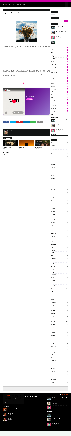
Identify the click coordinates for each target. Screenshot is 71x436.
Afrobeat (60, 151)
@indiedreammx (7, 395)
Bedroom (60, 181)
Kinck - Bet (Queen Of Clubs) (12, 408)
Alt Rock (60, 158)
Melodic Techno (60, 307)
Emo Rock (60, 242)
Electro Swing (60, 236)
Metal (60, 308)
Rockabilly (60, 352)
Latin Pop (60, 299)
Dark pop (60, 216)
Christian (60, 200)
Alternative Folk (60, 159)
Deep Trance (60, 219)
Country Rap (60, 206)
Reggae (60, 343)
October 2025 (60, 70)
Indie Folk (60, 286)
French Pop (60, 253)
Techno (60, 373)
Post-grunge (60, 329)
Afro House (60, 150)
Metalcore (60, 310)
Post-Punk (60, 327)
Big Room (60, 183)
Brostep (60, 192)
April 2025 (60, 80)
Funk (60, 255)
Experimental (60, 244)
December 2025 (60, 67)
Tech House (60, 371)
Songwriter (60, 365)
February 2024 (60, 102)
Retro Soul (60, 349)
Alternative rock (60, 162)
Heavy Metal (60, 280)
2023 (60, 52)
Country (60, 205)
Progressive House (60, 332)
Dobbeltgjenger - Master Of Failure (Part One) (62, 27)
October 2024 (60, 89)
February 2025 (60, 83)
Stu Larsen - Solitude (22, 147)
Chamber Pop (60, 194)
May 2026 (60, 59)
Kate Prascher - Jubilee (39, 147)
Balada (60, 175)
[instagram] (67, 1)
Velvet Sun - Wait (59, 41)
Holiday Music (60, 282)
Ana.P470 (14, 130)
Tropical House (60, 377)
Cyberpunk (60, 208)
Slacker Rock (60, 360)
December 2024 (60, 86)
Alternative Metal (60, 161)
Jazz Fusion (60, 294)
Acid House (60, 145)
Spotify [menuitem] (23, 4)
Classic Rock (60, 203)
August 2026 (60, 55)
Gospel (60, 269)
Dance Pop (60, 211)
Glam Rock (60, 264)
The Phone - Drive (11, 413)
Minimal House (60, 313)
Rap (60, 341)
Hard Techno (60, 274)
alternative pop (60, 379)
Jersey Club (60, 296)
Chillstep (60, 197)
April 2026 (60, 61)
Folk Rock (60, 252)
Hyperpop (60, 285)
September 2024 (60, 91)
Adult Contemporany (60, 148)
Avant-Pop (60, 173)
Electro (60, 230)
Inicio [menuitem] (10, 4)
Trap (60, 376)
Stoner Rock (60, 368)
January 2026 (60, 66)
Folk (4, 118)
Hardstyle (60, 277)
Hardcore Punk (60, 275)
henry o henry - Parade (7, 147)
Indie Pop (60, 288)
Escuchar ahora (29, 99)
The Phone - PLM (11, 418)
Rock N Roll (60, 351)
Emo (60, 239)
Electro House (60, 233)
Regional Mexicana (60, 346)
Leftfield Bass (60, 302)
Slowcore (60, 362)
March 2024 (60, 100)
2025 (60, 49)
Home (52, 114)
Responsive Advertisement (35, 388)
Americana (60, 167)
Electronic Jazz (60, 238)
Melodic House (60, 305)
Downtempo (60, 222)
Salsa (60, 354)
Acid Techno (60, 147)
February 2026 (60, 64)
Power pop (60, 330)
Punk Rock (60, 338)
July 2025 (60, 75)
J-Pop (60, 291)
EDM (60, 228)
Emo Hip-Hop (60, 241)
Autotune (60, 172)
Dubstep (60, 227)
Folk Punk (60, 250)
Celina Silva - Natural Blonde (61, 31)
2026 (60, 47)
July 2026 (60, 56)
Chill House (60, 195)
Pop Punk (60, 318)
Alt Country (60, 153)
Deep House (60, 217)
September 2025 (60, 72)
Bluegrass (60, 184)
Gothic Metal (60, 271)
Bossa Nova (60, 189)
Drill (60, 225)
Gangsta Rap (60, 260)
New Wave (60, 316)
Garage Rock (60, 261)
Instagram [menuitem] (19, 4)
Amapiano (60, 164)
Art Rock (60, 170)
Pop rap (60, 319)
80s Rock (60, 142)
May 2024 (60, 97)
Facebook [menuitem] (14, 4)
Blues (60, 186)
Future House (60, 258)
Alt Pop (60, 156)
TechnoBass (60, 374)
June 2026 (60, 58)
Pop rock (60, 321)
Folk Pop (60, 249)
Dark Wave (60, 214)
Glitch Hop (60, 266)
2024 (60, 50)
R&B (60, 340)
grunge (60, 382)
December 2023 (60, 105)
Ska (60, 357)
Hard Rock (60, 272)
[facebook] (66, 1)
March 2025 (60, 81)
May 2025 (60, 78)
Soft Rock (60, 363)
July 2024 (60, 94)
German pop (60, 263)
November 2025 (60, 69)
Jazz (60, 293)
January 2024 (60, 103)
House (60, 283)
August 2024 (60, 92)
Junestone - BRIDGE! (59, 36)
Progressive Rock (60, 335)
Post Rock (60, 324)
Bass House (60, 178)
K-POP (60, 297)
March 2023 (60, 111)
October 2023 (60, 108)
